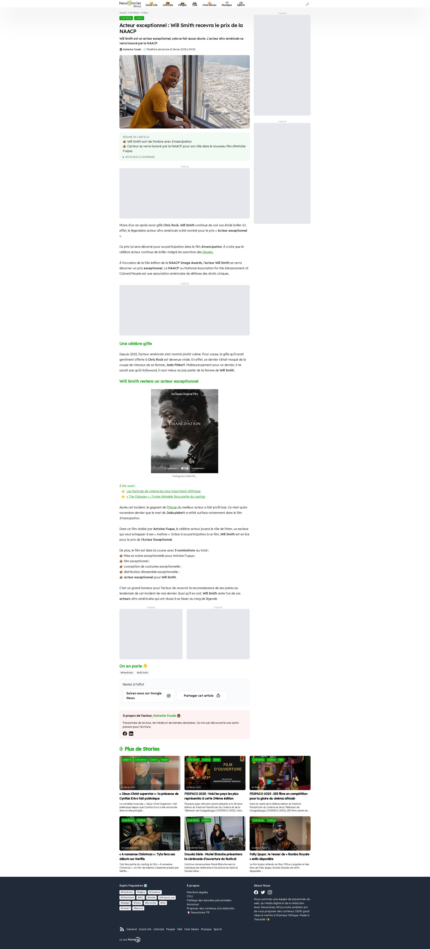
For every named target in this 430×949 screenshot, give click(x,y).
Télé (179, 929)
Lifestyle (158, 929)
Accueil (122, 12)
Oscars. (207, 252)
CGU (190, 896)
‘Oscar (172, 507)
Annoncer (193, 904)
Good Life (145, 929)
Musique (206, 929)
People (170, 929)
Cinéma (144, 12)
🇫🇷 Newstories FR (198, 912)
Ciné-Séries (133, 12)
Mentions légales (197, 892)
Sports (217, 929)
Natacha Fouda (132, 49)
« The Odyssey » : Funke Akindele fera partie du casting (166, 497)
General (131, 929)
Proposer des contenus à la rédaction (210, 908)
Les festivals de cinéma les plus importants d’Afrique (164, 491)
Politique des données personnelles (209, 900)
